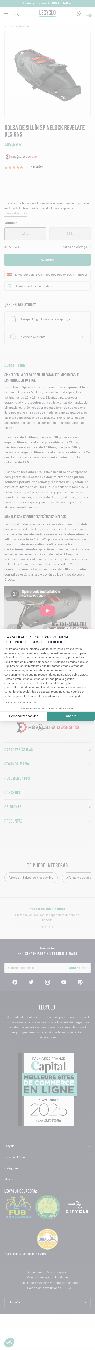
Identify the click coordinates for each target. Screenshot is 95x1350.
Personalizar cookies (23, 716)
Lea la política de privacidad (21, 702)
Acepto (71, 716)
